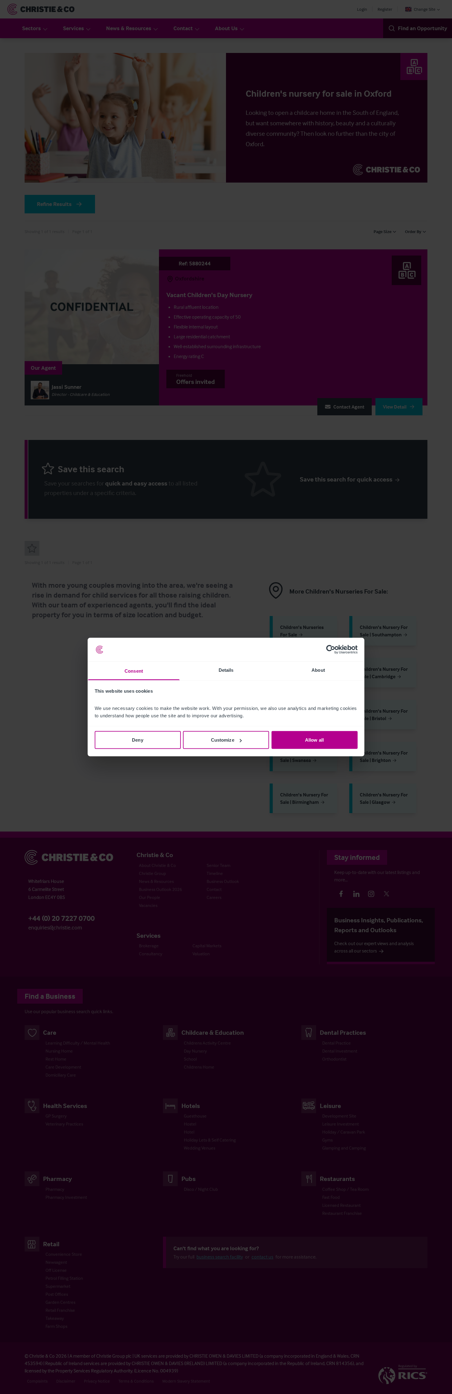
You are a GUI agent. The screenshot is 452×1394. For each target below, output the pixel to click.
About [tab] (318, 669)
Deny (137, 740)
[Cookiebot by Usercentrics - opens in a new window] (331, 649)
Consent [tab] (134, 670)
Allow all (314, 740)
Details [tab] (226, 669)
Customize (222, 740)
